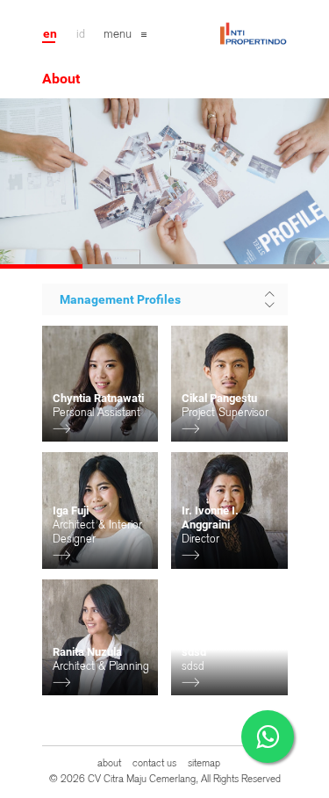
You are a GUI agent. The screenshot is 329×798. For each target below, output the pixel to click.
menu (118, 33)
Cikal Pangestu (219, 398)
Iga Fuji (71, 510)
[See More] (61, 429)
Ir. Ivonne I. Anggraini (210, 517)
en (50, 33)
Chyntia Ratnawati (98, 398)
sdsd (194, 651)
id (80, 33)
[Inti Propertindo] (253, 27)
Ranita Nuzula (87, 651)
